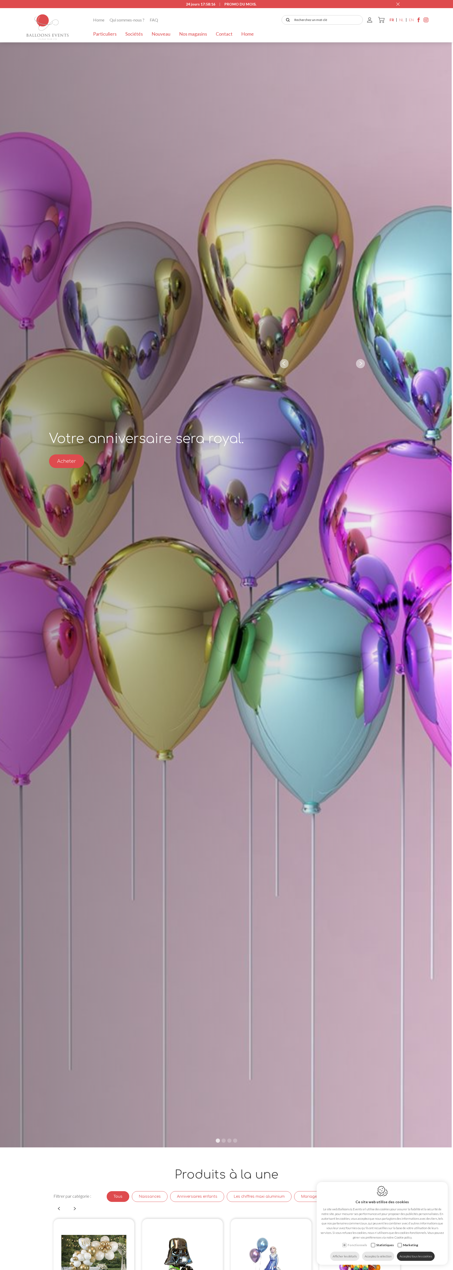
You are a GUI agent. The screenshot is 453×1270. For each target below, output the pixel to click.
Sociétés (134, 34)
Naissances (150, 1196)
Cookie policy (403, 1237)
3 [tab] (229, 1141)
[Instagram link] (426, 21)
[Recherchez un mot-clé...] (287, 19)
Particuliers (105, 34)
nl (401, 20)
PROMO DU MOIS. (240, 4)
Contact (224, 34)
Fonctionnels (357, 1245)
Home (98, 19)
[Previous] (284, 363)
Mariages (310, 1196)
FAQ (154, 19)
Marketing (410, 1245)
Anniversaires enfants (197, 1196)
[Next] (360, 363)
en (411, 20)
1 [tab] (218, 1141)
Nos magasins (193, 34)
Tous (118, 1196)
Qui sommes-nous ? (127, 19)
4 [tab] (235, 1141)
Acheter (66, 461)
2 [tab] (224, 1141)
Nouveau (161, 34)
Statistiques (385, 1245)
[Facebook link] (418, 21)
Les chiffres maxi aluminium (259, 1196)
